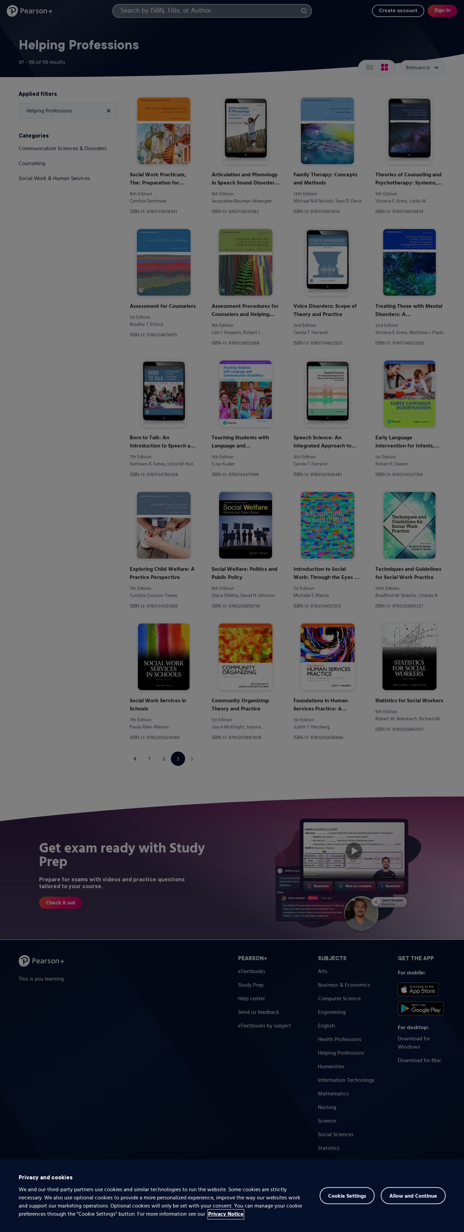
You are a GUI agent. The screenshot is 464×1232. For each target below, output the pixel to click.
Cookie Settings (347, 1196)
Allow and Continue (413, 1196)
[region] (232, 1195)
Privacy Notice (226, 1214)
